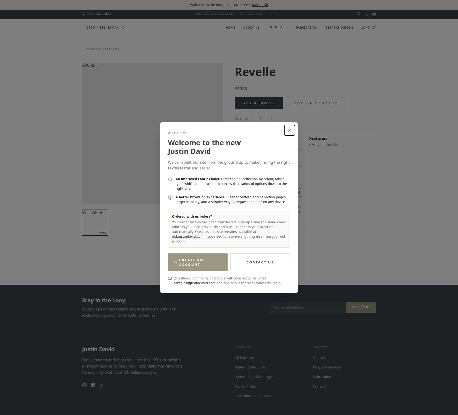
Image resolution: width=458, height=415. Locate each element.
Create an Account (191, 262)
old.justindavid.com (187, 236)
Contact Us (260, 262)
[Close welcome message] (289, 130)
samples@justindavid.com (195, 283)
